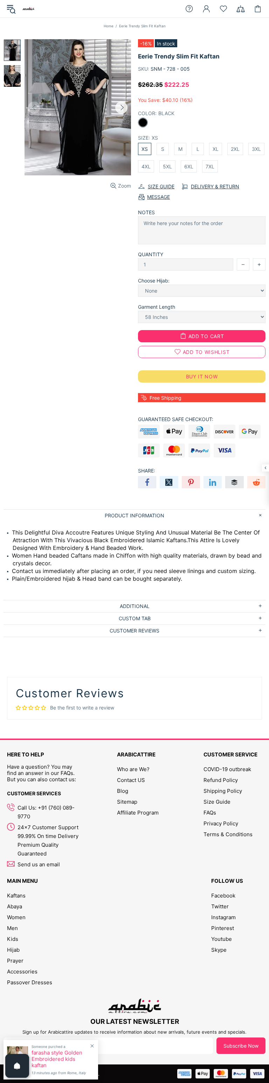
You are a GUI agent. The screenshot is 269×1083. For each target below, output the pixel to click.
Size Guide (217, 801)
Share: (146, 471)
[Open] (17, 1066)
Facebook (223, 895)
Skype (219, 949)
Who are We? (133, 769)
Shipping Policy (223, 791)
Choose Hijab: (154, 281)
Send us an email (39, 864)
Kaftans (16, 895)
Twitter (220, 906)
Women (16, 917)
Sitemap (127, 801)
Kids (12, 939)
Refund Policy (221, 780)
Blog (122, 791)
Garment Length (156, 307)
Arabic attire (28, 8)
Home (108, 26)
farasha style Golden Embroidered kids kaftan (57, 1059)
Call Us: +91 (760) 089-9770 (46, 812)
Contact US (131, 780)
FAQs (210, 812)
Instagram (223, 917)
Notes (146, 212)
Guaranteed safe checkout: (175, 419)
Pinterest (222, 928)
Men (12, 928)
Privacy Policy (221, 823)
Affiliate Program (138, 812)
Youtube (221, 939)
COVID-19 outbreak (227, 769)
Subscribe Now (240, 1046)
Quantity (150, 254)
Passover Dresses (29, 982)
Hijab (13, 949)
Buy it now (202, 376)
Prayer (15, 960)
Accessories (22, 971)
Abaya (14, 906)
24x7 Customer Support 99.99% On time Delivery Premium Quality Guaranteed (48, 840)
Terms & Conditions (228, 834)
